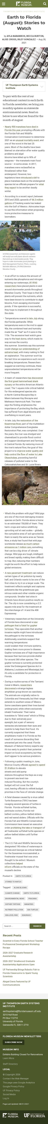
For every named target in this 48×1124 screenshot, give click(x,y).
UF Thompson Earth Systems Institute (22, 86)
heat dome (21, 338)
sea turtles (32, 910)
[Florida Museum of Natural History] (13, 1115)
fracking (32, 898)
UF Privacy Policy (11, 1090)
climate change (12, 893)
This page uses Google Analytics (19, 1082)
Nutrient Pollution (14, 910)
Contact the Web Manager (16, 1078)
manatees (28, 904)
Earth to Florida (23, 876)
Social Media (9, 1094)
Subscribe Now (13, 1042)
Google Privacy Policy (13, 1086)
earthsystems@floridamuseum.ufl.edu (22, 1011)
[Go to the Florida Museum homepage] (24, 4)
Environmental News (14, 898)
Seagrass (26, 915)
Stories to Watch (13, 882)
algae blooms (20, 887)
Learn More (8, 1058)
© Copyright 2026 (11, 1074)
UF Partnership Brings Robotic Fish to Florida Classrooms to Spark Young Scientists (21, 973)
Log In (6, 1098)
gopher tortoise (12, 904)
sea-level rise (11, 915)
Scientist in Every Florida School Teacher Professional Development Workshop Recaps (23, 944)
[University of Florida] (34, 1115)
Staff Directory (10, 1064)
